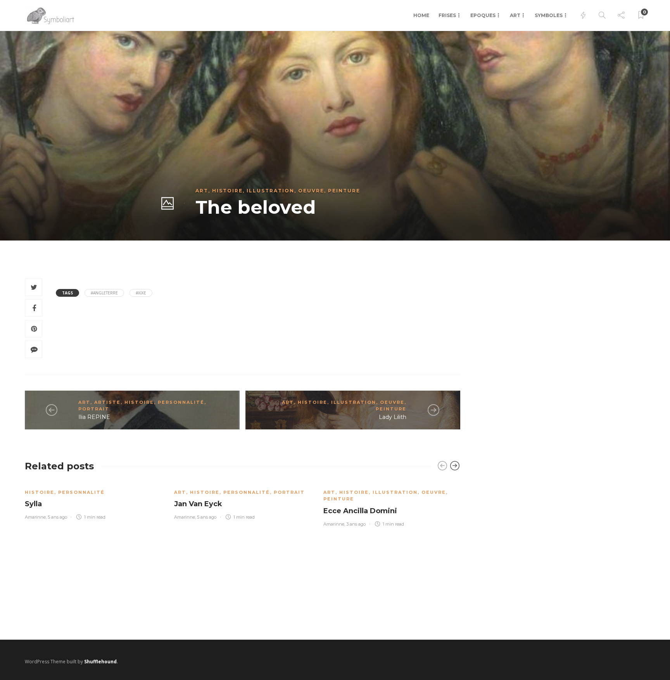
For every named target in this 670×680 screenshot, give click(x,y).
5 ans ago (57, 517)
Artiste (107, 402)
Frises (447, 15)
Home (421, 15)
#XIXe (141, 293)
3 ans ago (356, 524)
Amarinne (35, 517)
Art (515, 15)
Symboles (549, 15)
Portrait (93, 409)
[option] (93, 500)
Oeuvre (311, 191)
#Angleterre (104, 293)
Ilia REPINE (94, 417)
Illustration (270, 191)
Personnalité (181, 402)
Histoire (227, 191)
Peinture (344, 191)
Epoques (483, 15)
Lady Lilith (392, 417)
